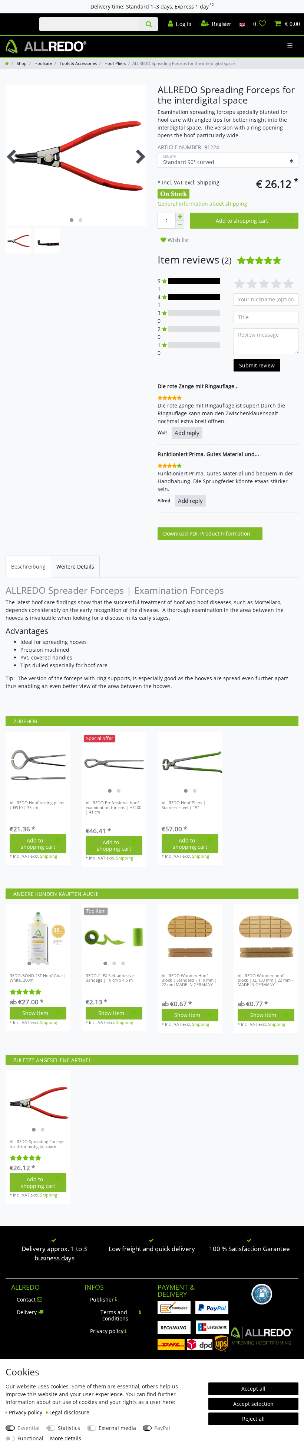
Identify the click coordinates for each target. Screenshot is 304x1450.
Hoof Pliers (114, 63)
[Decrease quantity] (179, 225)
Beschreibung (28, 566)
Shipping (207, 182)
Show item (35, 1013)
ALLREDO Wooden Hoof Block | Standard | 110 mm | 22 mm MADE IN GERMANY (189, 980)
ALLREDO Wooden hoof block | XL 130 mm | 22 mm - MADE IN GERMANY (265, 980)
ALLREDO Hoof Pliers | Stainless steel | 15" (183, 805)
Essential (28, 1427)
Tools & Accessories (78, 63)
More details (65, 1438)
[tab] (28, 566)
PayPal (162, 1427)
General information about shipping (202, 203)
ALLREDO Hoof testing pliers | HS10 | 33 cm (37, 805)
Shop (21, 63)
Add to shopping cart (242, 220)
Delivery (27, 1312)
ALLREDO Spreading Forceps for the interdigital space (37, 1144)
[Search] (148, 24)
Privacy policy (106, 1331)
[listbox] (114, 763)
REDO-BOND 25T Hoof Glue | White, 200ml (38, 978)
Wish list (177, 240)
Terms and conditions (114, 1315)
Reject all (253, 1418)
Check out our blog (16, 17)
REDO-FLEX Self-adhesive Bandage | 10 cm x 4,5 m (110, 978)
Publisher (102, 1299)
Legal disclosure (69, 1412)
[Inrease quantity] (179, 217)
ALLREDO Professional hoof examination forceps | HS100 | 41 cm (113, 807)
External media (117, 1427)
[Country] (242, 24)
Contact (26, 1299)
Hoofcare (42, 63)
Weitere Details (75, 566)
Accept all (253, 1388)
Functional (30, 1438)
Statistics (69, 1427)
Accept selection (253, 1403)
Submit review (257, 365)
